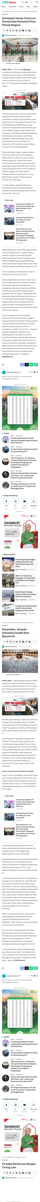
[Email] (23, 30)
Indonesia (26, 69)
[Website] (29, 372)
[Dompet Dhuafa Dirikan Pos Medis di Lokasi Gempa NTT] (9, 221)
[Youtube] (24, 503)
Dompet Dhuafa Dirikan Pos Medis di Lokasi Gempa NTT (24, 219)
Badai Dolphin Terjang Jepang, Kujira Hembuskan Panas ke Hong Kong (25, 594)
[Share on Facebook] (7, 30)
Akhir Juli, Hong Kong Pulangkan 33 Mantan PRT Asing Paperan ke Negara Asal (25, 579)
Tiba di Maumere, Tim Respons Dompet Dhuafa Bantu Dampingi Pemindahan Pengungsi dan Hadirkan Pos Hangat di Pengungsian (23, 462)
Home (3, 11)
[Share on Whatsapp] (13, 30)
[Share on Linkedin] (16, 30)
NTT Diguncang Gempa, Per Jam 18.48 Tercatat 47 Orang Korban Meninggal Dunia (23, 486)
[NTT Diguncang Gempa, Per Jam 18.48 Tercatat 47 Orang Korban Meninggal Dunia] (5, 485)
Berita (6, 14)
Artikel (6, 1160)
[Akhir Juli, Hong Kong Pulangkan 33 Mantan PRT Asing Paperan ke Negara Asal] (8, 581)
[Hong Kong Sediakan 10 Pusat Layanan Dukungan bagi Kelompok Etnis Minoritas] (9, 208)
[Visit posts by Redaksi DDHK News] (3, 35)
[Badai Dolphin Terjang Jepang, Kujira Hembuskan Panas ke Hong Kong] (8, 596)
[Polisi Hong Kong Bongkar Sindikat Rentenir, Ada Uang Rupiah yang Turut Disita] (8, 564)
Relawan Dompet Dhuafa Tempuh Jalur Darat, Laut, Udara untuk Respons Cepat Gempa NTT (24, 475)
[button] (22, 2)
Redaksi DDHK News (11, 35)
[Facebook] (32, 372)
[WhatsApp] (33, 503)
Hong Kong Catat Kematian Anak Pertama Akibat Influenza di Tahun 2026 (26, 608)
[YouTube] (34, 372)
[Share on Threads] (19, 30)
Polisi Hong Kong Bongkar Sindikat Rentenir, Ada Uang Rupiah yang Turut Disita (25, 562)
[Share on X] (10, 30)
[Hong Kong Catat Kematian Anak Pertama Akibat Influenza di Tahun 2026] (8, 610)
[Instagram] (37, 372)
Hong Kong (19, 435)
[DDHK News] (9, 2)
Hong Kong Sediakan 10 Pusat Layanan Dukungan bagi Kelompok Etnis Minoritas (25, 207)
